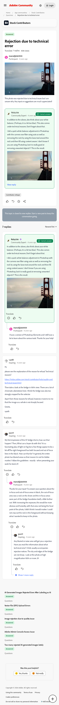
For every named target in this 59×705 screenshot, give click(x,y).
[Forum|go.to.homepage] (21, 5)
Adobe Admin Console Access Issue (20, 631)
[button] (5, 6)
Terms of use (28, 692)
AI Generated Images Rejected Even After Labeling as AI (28, 592)
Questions (9, 15)
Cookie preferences (12, 697)
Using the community (13, 692)
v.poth (11, 359)
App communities (21, 13)
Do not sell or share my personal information (22, 701)
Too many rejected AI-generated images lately (24, 645)
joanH (11, 433)
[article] (29, 278)
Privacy (37, 692)
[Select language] (40, 5)
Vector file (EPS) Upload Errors (17, 605)
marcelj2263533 (15, 56)
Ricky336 (15, 112)
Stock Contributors (38, 13)
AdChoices (46, 701)
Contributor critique (13, 195)
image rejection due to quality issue (19, 618)
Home (8, 13)
